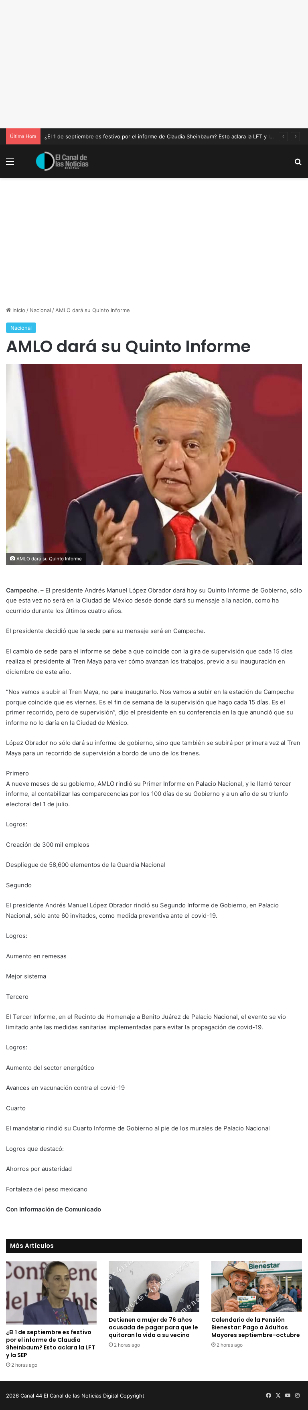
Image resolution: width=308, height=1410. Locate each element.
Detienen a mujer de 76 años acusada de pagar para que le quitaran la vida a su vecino (153, 1327)
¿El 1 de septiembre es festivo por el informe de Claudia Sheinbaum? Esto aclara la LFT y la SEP (164, 136)
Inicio (18, 310)
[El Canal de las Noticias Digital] (62, 161)
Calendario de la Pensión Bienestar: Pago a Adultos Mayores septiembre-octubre (255, 1327)
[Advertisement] (154, 64)
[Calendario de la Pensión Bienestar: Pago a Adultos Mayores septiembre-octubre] (256, 1286)
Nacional (40, 310)
